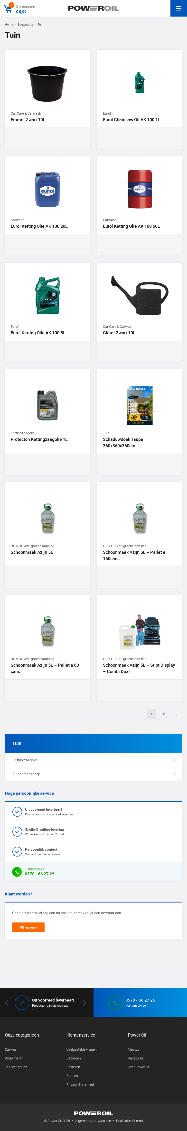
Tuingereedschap (26, 773)
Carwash (12, 1049)
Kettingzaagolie (25, 759)
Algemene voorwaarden (93, 1120)
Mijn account (28, 927)
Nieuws (133, 1049)
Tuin (16, 743)
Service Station (16, 1067)
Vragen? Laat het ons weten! (43, 851)
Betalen (72, 1075)
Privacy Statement (80, 1084)
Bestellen (73, 1067)
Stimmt (137, 1120)
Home (9, 24)
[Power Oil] (93, 8)
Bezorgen (73, 1058)
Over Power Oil (139, 1067)
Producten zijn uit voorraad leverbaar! (50, 811)
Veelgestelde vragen (81, 1049)
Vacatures (135, 1058)
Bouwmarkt (25, 24)
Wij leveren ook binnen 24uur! (44, 831)
